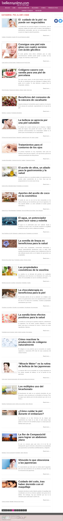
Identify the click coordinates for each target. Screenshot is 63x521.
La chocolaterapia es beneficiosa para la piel (31, 291)
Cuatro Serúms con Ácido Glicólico (9, 62)
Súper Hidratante (39, 210)
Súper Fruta (29, 89)
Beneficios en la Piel (8, 233)
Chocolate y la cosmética (7, 307)
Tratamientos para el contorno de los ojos (30, 146)
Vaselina (29, 282)
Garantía (14, 37)
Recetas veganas (27, 259)
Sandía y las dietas (22, 332)
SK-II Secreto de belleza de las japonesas (26, 379)
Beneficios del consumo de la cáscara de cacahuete (34, 98)
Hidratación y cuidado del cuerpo (22, 137)
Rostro (22, 501)
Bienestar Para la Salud (6, 259)
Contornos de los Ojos (16, 160)
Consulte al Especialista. (7, 160)
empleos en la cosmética (20, 403)
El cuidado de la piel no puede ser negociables (32, 21)
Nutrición (38, 10)
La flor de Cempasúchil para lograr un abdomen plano (32, 437)
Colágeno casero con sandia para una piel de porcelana (31, 72)
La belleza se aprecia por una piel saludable (32, 121)
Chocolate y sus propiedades (18, 307)
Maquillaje (12, 501)
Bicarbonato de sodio (10, 403)
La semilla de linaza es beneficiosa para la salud (33, 242)
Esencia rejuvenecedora (12, 379)
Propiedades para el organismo (8, 332)
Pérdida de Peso (53, 8)
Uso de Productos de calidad (23, 37)
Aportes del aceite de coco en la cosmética (34, 194)
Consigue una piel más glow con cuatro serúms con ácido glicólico (32, 47)
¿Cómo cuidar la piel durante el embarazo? (31, 412)
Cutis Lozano (4, 379)
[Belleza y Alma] (31, 3)
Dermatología (8, 37)
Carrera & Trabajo (27, 10)
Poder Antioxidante (12, 210)
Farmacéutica (18, 282)
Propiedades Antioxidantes (16, 112)
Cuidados (4, 37)
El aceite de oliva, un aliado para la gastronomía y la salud (34, 170)
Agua (3, 233)
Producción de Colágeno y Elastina (16, 89)
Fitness (43, 8)
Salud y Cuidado (35, 137)
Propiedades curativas (18, 259)
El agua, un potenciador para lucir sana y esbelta (32, 219)
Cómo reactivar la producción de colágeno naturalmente (32, 342)
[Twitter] (60, 21)
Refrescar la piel (17, 501)
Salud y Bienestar (29, 403)
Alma (14, 8)
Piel (16, 37)
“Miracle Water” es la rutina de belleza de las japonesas (34, 365)
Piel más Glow (27, 62)
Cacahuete (8, 112)
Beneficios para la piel (6, 282)
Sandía (25, 89)
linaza (13, 259)
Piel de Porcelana (5, 89)
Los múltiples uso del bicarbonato (30, 387)
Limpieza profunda (5, 501)
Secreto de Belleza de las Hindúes (28, 210)
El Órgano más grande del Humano (9, 137)
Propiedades (18, 210)
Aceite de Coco (5, 210)
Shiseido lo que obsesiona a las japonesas (33, 461)
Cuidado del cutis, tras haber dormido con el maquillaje (31, 484)
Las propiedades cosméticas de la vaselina (33, 268)
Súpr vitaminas (29, 332)
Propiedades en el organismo (22, 185)
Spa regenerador (34, 307)
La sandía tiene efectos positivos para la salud (31, 316)
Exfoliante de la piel (20, 62)
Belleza (7, 8)
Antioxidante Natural (12, 185)
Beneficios (4, 112)
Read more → (46, 35)
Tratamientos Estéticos (30, 160)
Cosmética (13, 282)
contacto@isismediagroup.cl (16, 519)
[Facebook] (56, 21)
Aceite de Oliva (5, 185)
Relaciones (35, 8)
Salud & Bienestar (23, 8)
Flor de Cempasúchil (10, 452)
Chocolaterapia (28, 307)
